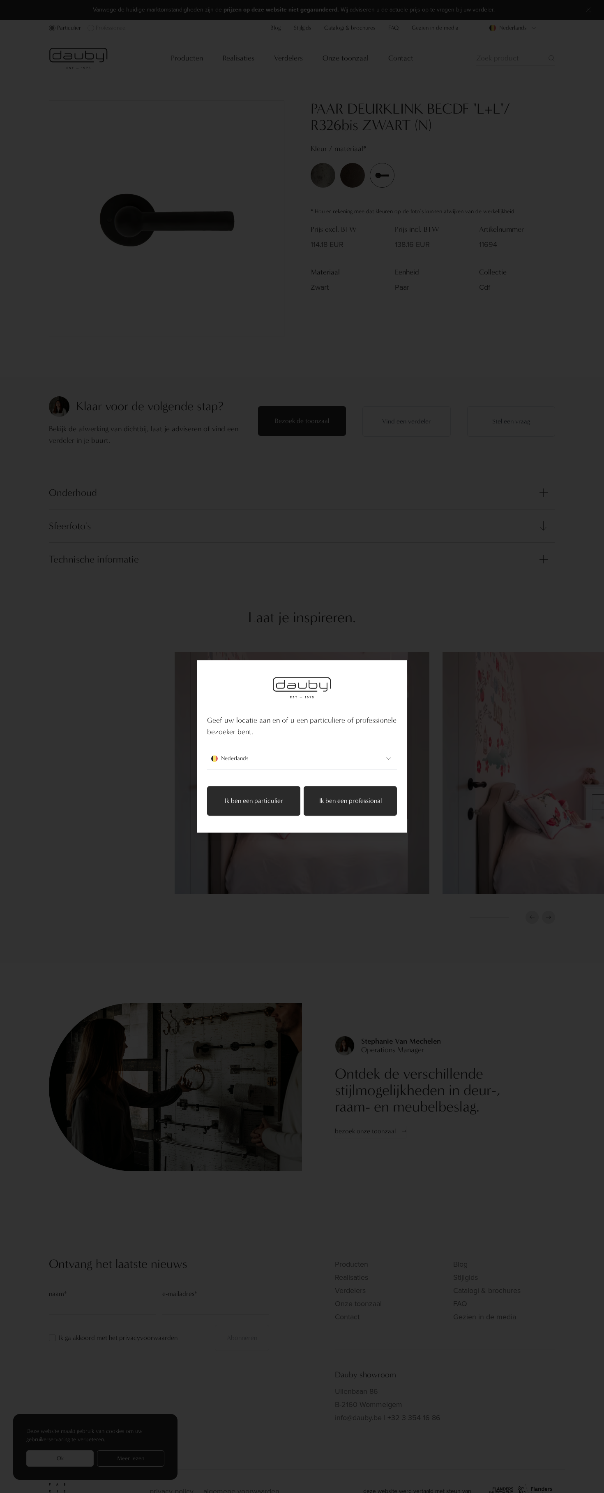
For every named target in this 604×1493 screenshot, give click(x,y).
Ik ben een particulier (254, 801)
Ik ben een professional (350, 801)
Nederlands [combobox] (234, 758)
